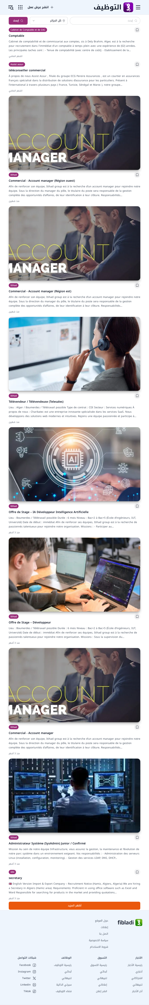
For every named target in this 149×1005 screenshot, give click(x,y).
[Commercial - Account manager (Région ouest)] (74, 133)
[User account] (11, 7)
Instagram (24, 972)
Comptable (16, 36)
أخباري (139, 971)
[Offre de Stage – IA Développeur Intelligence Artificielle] (74, 464)
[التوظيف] (128, 7)
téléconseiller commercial (27, 70)
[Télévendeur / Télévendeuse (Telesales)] (74, 354)
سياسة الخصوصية (98, 940)
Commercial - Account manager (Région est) (40, 291)
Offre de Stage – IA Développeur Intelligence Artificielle (48, 512)
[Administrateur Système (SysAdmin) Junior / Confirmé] (74, 796)
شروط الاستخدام (99, 946)
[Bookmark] (137, 30)
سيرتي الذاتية (64, 984)
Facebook (25, 965)
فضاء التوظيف (64, 991)
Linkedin (25, 985)
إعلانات (104, 927)
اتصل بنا (103, 933)
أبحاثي (103, 971)
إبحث (16, 20)
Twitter (26, 978)
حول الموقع (101, 920)
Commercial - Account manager (31, 733)
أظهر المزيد (74, 905)
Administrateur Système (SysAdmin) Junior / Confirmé (47, 843)
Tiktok (27, 991)
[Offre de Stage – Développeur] (74, 575)
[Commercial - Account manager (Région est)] (74, 243)
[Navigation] (138, 7)
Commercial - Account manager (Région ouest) (42, 181)
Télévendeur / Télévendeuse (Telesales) (36, 401)
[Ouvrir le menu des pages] (20, 7)
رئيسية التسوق (98, 965)
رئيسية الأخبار (135, 965)
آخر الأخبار (137, 991)
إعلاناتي (102, 984)
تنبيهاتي (137, 984)
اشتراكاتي (136, 978)
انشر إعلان (101, 991)
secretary (15, 878)
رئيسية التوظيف (63, 965)
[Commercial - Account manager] (74, 685)
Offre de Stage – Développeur (30, 622)
